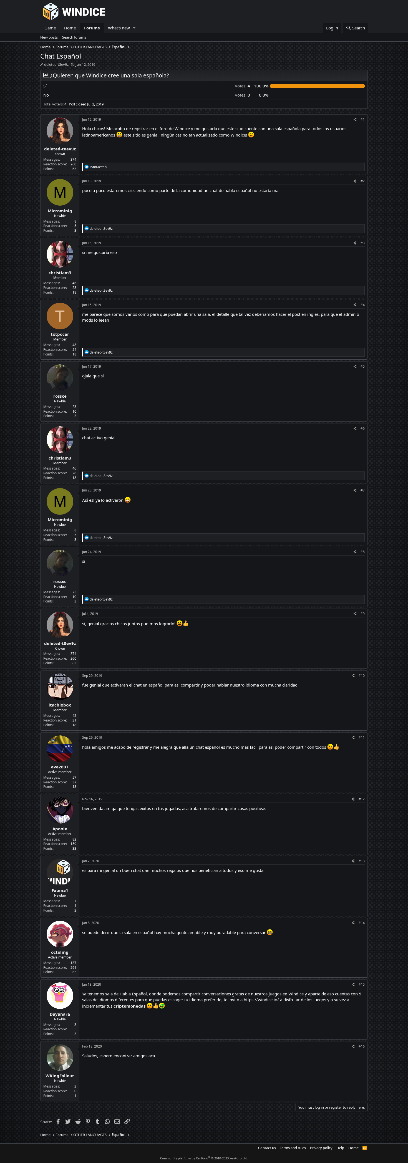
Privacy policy (321, 1147)
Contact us (267, 1147)
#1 (363, 119)
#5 (363, 366)
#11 (362, 737)
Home (70, 28)
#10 (362, 675)
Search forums (74, 37)
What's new (119, 28)
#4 (363, 304)
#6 (363, 428)
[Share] (355, 120)
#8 (363, 551)
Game (50, 28)
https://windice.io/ (261, 999)
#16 (362, 1046)
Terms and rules (293, 1147)
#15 (362, 984)
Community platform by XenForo (204, 1158)
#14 (362, 922)
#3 (363, 243)
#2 (363, 181)
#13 (362, 861)
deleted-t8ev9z (56, 64)
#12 (362, 799)
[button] (134, 28)
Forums (92, 28)
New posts (49, 37)
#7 (363, 490)
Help (340, 1147)
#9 (363, 613)
